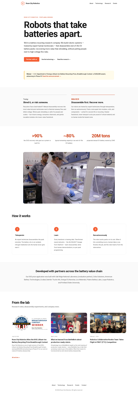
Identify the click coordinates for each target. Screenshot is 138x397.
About (91, 3)
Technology (99, 3)
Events (115, 3)
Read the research (63, 59)
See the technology (48, 59)
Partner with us (31, 59)
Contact (84, 385)
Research (108, 3)
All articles (16, 357)
